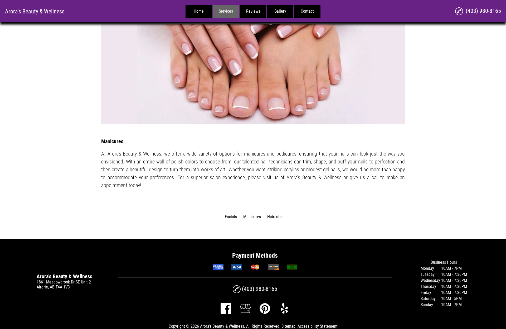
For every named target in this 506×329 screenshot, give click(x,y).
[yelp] (284, 312)
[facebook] (226, 312)
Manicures (252, 216)
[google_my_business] (245, 312)
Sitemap (288, 326)
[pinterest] (265, 312)
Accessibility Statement (318, 326)
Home (199, 11)
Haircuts (274, 216)
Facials (231, 216)
